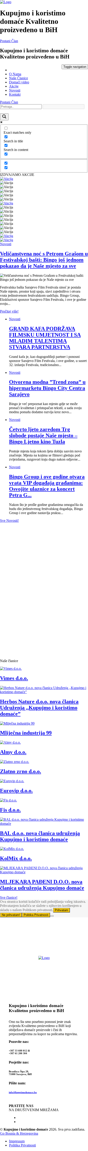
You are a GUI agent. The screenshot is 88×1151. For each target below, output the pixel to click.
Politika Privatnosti (36, 915)
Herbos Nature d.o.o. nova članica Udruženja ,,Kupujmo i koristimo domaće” (39, 708)
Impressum (17, 1141)
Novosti (14, 90)
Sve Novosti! (9, 520)
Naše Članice (18, 78)
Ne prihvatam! (11, 915)
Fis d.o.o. (10, 810)
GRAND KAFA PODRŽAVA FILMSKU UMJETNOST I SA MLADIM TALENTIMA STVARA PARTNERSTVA (45, 338)
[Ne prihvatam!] (52, 916)
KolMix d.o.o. (16, 858)
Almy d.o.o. (13, 752)
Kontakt (15, 94)
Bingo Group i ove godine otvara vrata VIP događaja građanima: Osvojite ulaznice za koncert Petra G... (47, 486)
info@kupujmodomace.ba (23, 1092)
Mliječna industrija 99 (26, 733)
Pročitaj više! (9, 311)
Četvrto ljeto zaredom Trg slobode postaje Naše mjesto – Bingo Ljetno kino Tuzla (43, 435)
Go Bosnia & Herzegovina (19, 1133)
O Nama (15, 74)
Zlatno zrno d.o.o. (20, 771)
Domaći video (19, 82)
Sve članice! (8, 897)
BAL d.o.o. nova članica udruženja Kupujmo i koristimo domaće (40, 836)
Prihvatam (61, 910)
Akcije (14, 86)
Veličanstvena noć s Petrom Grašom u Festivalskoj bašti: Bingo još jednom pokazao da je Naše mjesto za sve (44, 260)
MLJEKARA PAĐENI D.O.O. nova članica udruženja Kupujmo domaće (42, 885)
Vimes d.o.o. (14, 678)
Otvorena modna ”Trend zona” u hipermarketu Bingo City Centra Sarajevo (47, 388)
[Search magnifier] (4, 116)
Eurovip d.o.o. (16, 791)
